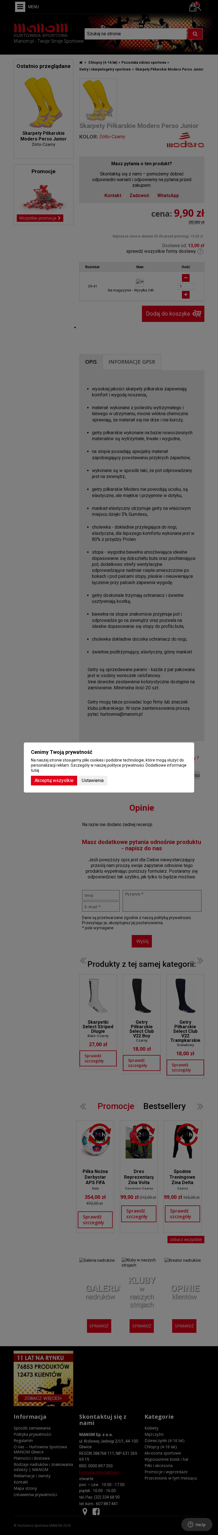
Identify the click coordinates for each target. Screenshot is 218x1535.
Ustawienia (93, 780)
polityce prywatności (125, 765)
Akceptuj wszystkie (54, 780)
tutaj (35, 770)
